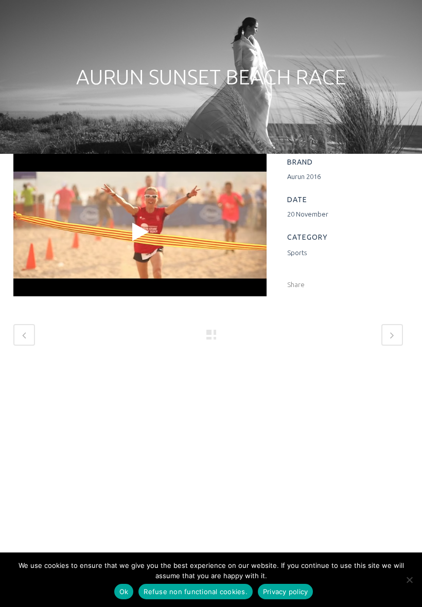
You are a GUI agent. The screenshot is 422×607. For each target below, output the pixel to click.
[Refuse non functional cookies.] (409, 580)
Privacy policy (285, 591)
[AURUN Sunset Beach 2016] (140, 232)
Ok (124, 591)
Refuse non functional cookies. (196, 591)
